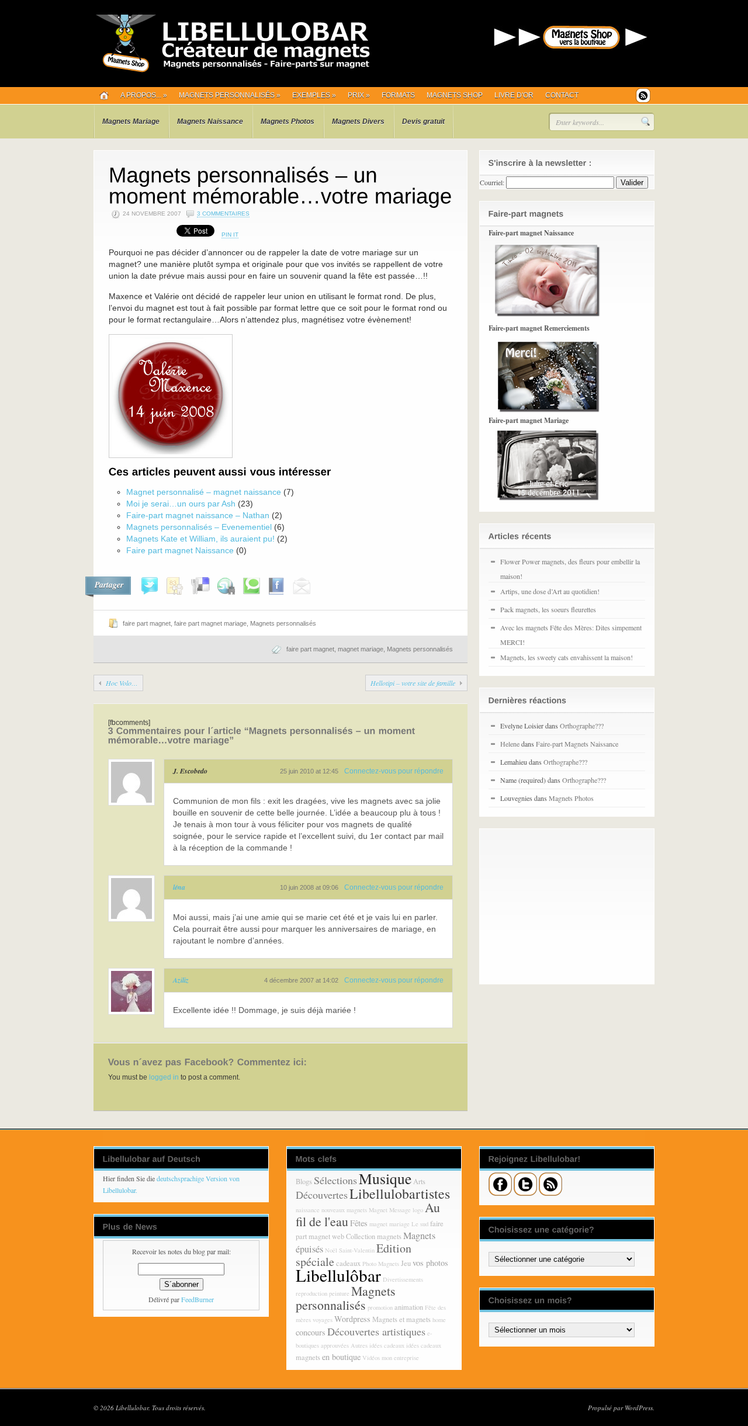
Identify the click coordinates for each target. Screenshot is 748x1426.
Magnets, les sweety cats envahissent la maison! (566, 657)
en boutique (341, 1356)
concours (310, 1332)
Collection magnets (373, 1236)
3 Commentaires (223, 213)
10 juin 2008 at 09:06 (309, 887)
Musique (385, 1178)
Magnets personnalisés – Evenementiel (199, 527)
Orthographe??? (582, 725)
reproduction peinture (322, 1293)
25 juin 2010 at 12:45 (309, 771)
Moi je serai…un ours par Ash (181, 503)
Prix (359, 95)
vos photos (430, 1262)
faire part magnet (147, 623)
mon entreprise (400, 1358)
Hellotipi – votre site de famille (412, 683)
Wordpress (352, 1318)
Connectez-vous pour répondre (394, 771)
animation (408, 1307)
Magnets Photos (287, 121)
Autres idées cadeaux (377, 1345)
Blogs (304, 1181)
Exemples (314, 95)
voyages (323, 1320)
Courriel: (492, 182)
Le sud (419, 1224)
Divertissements (403, 1279)
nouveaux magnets (344, 1210)
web (338, 1236)
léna (179, 887)
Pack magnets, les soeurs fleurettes (548, 609)
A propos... (143, 95)
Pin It (229, 234)
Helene (510, 743)
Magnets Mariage (131, 121)
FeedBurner (197, 1299)
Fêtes (359, 1223)
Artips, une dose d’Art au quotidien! (550, 591)
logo (418, 1210)
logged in (164, 1077)
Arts (419, 1181)
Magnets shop (455, 95)
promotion (380, 1307)
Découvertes (322, 1195)
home (439, 1320)
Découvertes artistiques (376, 1331)
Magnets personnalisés (229, 95)
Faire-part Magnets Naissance (577, 743)
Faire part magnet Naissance (180, 550)
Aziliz (181, 980)
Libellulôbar (338, 1275)
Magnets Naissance (210, 121)
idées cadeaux (423, 1345)
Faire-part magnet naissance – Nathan (197, 515)
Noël (331, 1250)
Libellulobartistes (399, 1193)
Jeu (406, 1263)
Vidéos (371, 1358)
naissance (308, 1210)
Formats (398, 95)
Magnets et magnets (401, 1319)
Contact (562, 95)
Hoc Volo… (122, 683)
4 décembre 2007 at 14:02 (301, 980)
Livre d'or (514, 95)
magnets (308, 1357)
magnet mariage (360, 649)
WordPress (639, 1407)
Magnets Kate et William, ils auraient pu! (200, 538)
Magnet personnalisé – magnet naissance (203, 492)
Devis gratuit (423, 121)
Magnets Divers (358, 121)
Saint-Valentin (357, 1250)
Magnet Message (390, 1210)
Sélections (335, 1180)
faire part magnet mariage (210, 623)
